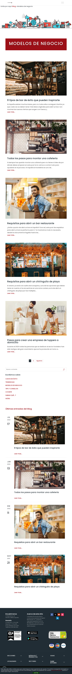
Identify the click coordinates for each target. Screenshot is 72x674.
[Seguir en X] (55, 614)
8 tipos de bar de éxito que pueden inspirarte (33, 100)
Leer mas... (18, 454)
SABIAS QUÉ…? (10, 395)
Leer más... (11, 112)
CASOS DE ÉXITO (11, 379)
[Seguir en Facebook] (51, 614)
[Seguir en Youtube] (59, 614)
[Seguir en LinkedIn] (57, 618)
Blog (14, 6)
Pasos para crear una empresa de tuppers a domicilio (32, 341)
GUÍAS (7, 398)
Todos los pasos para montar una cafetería (32, 158)
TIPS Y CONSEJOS (11, 389)
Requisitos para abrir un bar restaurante (30, 223)
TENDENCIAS (9, 382)
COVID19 (8, 392)
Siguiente (39, 361)
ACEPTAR (36, 672)
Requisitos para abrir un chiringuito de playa (33, 281)
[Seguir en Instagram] (62, 614)
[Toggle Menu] (62, 2)
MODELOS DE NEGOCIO (13, 385)
